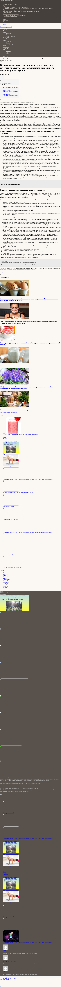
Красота (8, 43)
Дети (4, 45)
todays (4, 584)
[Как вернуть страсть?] (11, 505)
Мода (4, 32)
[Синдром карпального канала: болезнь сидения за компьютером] (14, 661)
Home (1, 58)
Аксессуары (9, 33)
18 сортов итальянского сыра (10, 519)
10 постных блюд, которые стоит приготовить (14, 15)
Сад (7, 52)
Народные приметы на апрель (10, 5)
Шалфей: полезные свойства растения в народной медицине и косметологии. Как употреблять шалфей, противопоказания (26, 387)
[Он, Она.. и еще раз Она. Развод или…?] (8, 566)
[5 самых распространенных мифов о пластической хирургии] (14, 776)
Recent (4, 437)
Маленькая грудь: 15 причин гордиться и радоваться (16, 554)
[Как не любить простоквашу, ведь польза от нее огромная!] (14, 363)
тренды (11, 44)
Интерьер (8, 51)
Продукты (8, 39)
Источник (2, 272)
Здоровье (8, 41)
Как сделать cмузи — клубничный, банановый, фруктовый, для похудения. (22, 11)
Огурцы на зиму (7, 12)
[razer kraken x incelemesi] (30, 986)
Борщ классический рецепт (10, 16)
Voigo (4, 972)
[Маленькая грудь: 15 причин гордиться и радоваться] (21, 553)
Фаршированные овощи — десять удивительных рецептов (18, 10)
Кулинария (6, 37)
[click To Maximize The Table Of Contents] (2, 77)
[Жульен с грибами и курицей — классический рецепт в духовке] (14, 744)
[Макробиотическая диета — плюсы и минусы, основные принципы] (14, 406)
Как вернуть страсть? (8, 506)
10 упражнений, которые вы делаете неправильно (15, 7)
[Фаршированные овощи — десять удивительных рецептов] (11, 491)
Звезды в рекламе (10, 36)
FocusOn (5, 587)
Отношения (6, 47)
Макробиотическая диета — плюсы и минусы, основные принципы (22, 410)
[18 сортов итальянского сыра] (11, 518)
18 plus (4, 583)
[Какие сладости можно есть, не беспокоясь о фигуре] (14, 728)
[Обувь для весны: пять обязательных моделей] (11, 759)
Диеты (5, 30)
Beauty (5, 40)
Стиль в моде (9, 34)
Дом (4, 49)
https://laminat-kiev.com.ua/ (9, 961)
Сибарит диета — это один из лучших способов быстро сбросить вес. (20, 434)
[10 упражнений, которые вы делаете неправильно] (11, 465)
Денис (4, 950)
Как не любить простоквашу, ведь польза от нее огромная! (19, 366)
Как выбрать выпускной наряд (11, 14)
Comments (5, 874)
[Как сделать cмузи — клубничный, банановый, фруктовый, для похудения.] (14, 711)
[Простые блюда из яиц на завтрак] (14, 677)
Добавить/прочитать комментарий (8, 412)
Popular (5, 438)
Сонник (5, 580)
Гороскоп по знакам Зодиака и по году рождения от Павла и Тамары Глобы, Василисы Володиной (28, 8)
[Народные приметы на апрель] (11, 452)
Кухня (7, 53)
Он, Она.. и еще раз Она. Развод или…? (13, 567)
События (5, 48)
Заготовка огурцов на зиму (10, 4)
